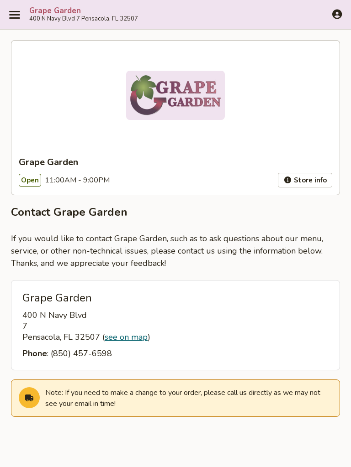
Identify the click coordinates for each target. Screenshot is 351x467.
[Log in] (337, 14)
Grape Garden (55, 11)
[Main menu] (14, 14)
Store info (309, 180)
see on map (126, 337)
